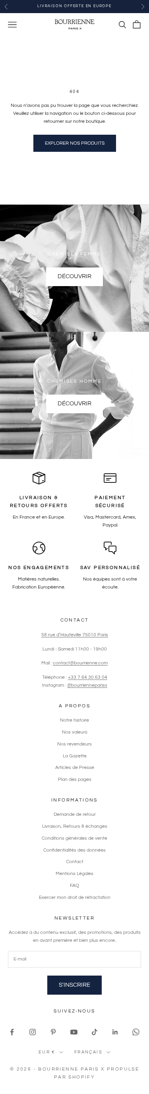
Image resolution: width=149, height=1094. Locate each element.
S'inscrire (74, 985)
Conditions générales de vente (74, 838)
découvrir (74, 404)
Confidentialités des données (74, 850)
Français (88, 1052)
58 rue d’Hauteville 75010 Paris (74, 634)
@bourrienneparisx (87, 685)
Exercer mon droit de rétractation (74, 897)
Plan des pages (74, 779)
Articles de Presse (74, 767)
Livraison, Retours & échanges (74, 826)
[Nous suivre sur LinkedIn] (115, 1032)
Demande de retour (75, 814)
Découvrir (74, 276)
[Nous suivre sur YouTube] (74, 1032)
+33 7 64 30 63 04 (87, 677)
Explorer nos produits (74, 143)
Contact (74, 861)
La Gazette (75, 756)
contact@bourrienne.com (80, 663)
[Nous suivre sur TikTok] (95, 1032)
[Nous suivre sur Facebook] (12, 1032)
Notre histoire (74, 720)
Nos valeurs (74, 732)
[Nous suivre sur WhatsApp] (136, 1032)
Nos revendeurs (74, 744)
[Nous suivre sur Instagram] (33, 1032)
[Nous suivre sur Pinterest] (53, 1032)
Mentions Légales (74, 873)
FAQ (74, 885)
